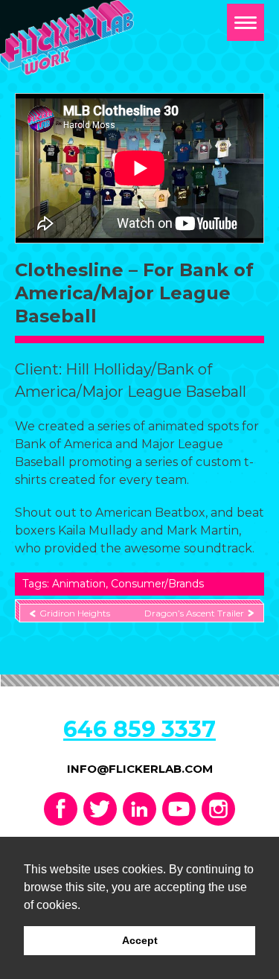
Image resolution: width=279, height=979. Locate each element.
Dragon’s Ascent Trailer (194, 613)
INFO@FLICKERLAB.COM (140, 769)
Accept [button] (140, 940)
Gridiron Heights (74, 613)
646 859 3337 (139, 729)
